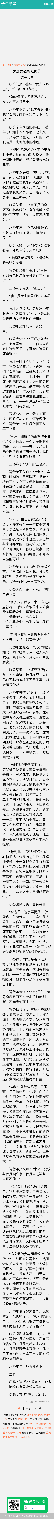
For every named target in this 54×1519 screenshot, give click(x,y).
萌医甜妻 (22, 1419)
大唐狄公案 (19, 65)
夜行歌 (48, 1428)
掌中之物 (33, 1424)
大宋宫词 (39, 1428)
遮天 (48, 1432)
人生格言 (28, 1516)
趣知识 (19, 1516)
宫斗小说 (25, 1437)
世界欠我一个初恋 (12, 1432)
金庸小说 (37, 1516)
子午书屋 (6, 65)
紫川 (17, 1437)
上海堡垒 (43, 1424)
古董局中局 (8, 1437)
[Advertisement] (27, 35)
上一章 (16, 1408)
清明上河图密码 (35, 1415)
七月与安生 (28, 1428)
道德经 (46, 1516)
